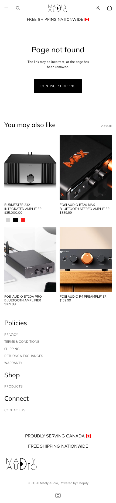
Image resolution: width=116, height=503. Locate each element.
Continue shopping (58, 86)
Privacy (11, 334)
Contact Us (14, 410)
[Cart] (109, 8)
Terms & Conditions (21, 342)
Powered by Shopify (74, 483)
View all (106, 126)
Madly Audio (49, 483)
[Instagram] (58, 495)
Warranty (13, 363)
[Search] (18, 8)
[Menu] (6, 8)
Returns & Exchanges (23, 356)
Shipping (12, 349)
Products (13, 387)
